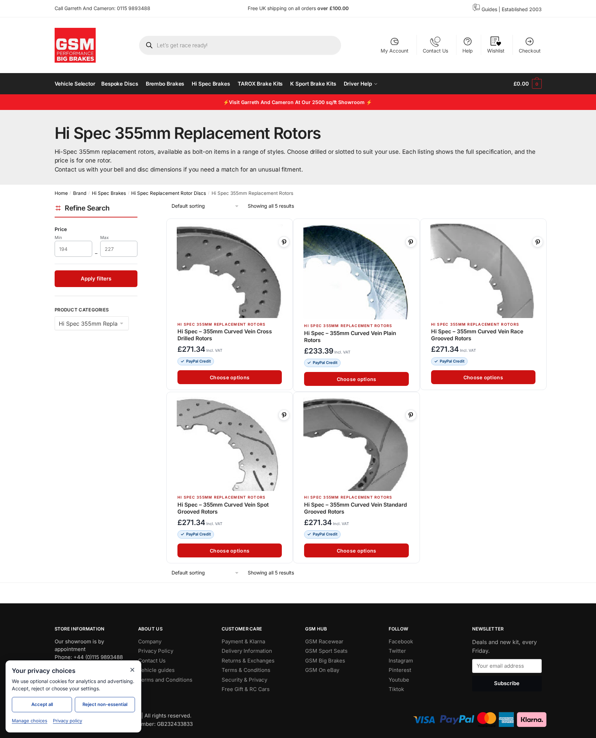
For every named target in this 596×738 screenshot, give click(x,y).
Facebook (401, 641)
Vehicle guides (156, 670)
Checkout (530, 51)
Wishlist (495, 51)
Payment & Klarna (243, 641)
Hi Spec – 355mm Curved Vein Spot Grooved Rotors (223, 508)
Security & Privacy (244, 679)
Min (63, 237)
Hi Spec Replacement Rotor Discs (168, 193)
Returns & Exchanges (248, 660)
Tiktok (396, 689)
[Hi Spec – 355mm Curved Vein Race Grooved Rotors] (483, 271)
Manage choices (29, 720)
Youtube (399, 679)
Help (467, 51)
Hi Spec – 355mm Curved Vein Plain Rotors (350, 336)
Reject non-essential (104, 704)
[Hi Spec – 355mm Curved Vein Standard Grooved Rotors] (356, 444)
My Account (394, 51)
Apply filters (96, 278)
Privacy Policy (155, 651)
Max (109, 237)
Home (61, 193)
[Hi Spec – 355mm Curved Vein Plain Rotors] (356, 271)
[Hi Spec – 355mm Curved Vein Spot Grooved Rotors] (230, 444)
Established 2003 (522, 9)
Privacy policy (67, 720)
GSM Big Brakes (325, 660)
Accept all (42, 704)
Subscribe (506, 683)
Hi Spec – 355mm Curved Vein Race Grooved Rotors (477, 335)
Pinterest (400, 670)
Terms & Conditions (246, 670)
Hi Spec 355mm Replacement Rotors (221, 324)
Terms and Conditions (165, 679)
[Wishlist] (284, 227)
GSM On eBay (322, 670)
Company (149, 641)
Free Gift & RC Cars (246, 689)
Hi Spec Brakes (109, 193)
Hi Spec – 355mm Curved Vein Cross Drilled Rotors (224, 335)
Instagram (401, 660)
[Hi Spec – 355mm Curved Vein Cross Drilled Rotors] (230, 271)
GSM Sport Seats (326, 651)
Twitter (397, 651)
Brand (79, 193)
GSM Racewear (324, 641)
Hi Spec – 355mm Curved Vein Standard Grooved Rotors (355, 508)
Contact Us (435, 51)
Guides (489, 9)
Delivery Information (247, 651)
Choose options (229, 377)
